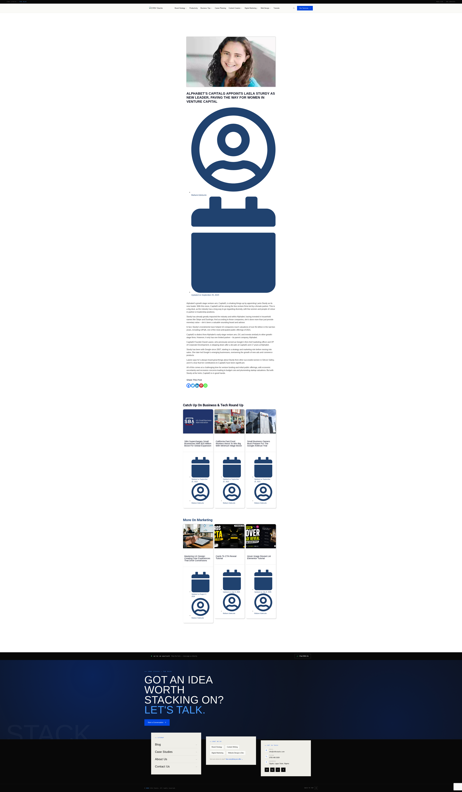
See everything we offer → (234, 759)
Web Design (265, 8)
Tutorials (277, 8)
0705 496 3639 (274, 757)
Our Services (450, 1)
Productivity (193, 8)
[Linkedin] (197, 385)
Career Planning (220, 8)
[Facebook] (188, 385)
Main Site (439, 1)
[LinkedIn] (272, 770)
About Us (176, 759)
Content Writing (232, 747)
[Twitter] (193, 385)
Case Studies (176, 751)
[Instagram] (267, 770)
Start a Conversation (155, 722)
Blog (176, 744)
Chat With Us (304, 656)
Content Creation (234, 8)
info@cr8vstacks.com (277, 752)
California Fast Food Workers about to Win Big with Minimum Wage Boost (229, 443)
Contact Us (176, 766)
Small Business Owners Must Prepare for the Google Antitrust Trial (258, 443)
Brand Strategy (180, 8)
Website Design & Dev (236, 753)
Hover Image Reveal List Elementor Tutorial (259, 557)
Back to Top (309, 788)
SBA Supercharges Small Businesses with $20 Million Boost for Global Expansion (197, 443)
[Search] (294, 8)
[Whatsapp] (205, 385)
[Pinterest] (201, 385)
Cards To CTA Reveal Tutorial (226, 557)
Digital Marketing (250, 8)
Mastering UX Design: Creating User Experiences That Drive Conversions (197, 558)
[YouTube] (278, 770)
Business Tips (206, 8)
